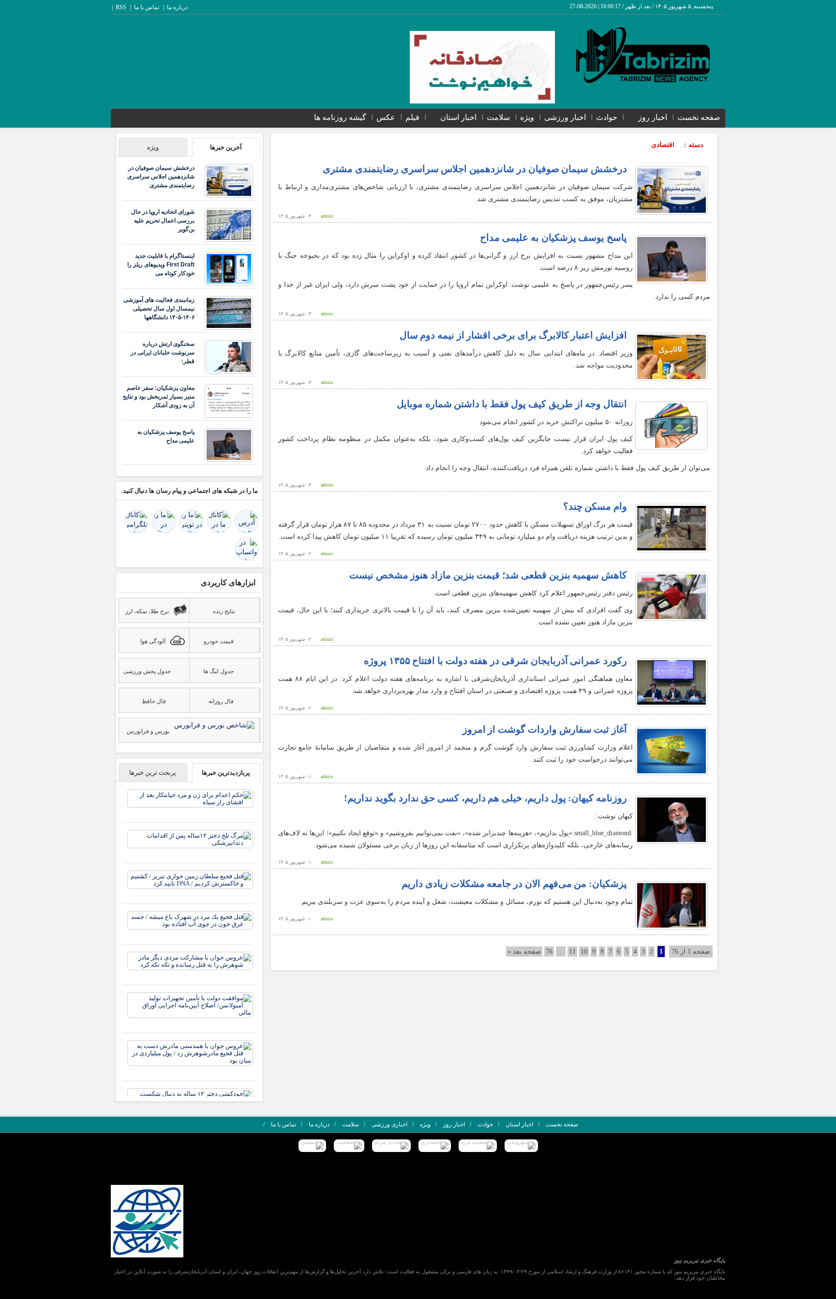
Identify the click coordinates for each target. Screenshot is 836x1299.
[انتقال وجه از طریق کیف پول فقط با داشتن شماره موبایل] (671, 425)
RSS (121, 7)
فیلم (412, 117)
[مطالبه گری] (478, 1145)
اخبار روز (652, 117)
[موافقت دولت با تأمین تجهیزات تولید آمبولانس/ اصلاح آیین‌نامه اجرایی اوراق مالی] (190, 1004)
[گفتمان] (312, 1145)
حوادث (606, 117)
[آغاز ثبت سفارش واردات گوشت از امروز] (671, 750)
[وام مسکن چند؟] (671, 527)
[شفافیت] (349, 1145)
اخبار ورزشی (565, 117)
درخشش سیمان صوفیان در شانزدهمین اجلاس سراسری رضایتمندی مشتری (475, 168)
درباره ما (177, 7)
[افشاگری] (434, 1145)
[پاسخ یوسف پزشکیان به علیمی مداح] (671, 259)
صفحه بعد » (524, 951)
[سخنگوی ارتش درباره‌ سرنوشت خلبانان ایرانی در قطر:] (228, 356)
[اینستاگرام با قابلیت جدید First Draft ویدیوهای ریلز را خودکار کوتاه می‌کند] (228, 268)
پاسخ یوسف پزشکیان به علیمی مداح (553, 237)
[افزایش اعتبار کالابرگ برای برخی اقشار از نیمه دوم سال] (671, 356)
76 (549, 951)
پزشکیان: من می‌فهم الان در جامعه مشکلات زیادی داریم (514, 883)
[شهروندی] (521, 1145)
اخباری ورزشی (389, 1124)
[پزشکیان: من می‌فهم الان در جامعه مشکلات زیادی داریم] (671, 905)
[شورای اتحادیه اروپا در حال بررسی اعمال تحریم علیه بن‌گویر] (228, 224)
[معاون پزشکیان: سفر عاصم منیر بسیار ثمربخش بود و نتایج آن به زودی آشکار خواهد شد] (228, 400)
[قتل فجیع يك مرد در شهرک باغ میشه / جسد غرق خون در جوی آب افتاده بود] (190, 919)
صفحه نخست (698, 117)
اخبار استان (458, 117)
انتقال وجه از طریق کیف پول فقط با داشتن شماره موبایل (512, 404)
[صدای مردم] (391, 1145)
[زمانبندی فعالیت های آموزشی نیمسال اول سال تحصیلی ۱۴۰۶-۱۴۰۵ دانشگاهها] (228, 312)
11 (572, 951)
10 (584, 951)
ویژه (527, 117)
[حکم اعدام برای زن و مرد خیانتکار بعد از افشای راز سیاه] (190, 797)
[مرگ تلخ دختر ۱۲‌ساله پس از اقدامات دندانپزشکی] (190, 838)
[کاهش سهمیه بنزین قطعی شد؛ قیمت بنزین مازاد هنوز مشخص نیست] (671, 596)
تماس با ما (146, 7)
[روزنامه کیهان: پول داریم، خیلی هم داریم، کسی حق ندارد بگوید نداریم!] (671, 819)
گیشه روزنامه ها (340, 117)
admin (327, 216)
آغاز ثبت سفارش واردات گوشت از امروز (545, 729)
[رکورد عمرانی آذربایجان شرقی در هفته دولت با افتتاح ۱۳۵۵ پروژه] (671, 682)
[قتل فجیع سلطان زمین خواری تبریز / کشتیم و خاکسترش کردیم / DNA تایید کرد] (190, 879)
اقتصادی (662, 144)
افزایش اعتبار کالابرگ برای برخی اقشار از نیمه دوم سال (513, 335)
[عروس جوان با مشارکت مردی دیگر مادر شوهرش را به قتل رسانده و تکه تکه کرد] (190, 960)
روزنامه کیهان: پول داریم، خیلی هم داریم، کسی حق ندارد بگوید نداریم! (485, 798)
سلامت (498, 117)
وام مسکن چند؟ (595, 506)
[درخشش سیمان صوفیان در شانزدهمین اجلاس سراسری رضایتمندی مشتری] (671, 190)
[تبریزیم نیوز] (643, 55)
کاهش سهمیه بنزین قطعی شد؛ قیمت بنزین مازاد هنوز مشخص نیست (488, 575)
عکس (385, 117)
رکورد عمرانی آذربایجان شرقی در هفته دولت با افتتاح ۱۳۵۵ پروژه (495, 660)
